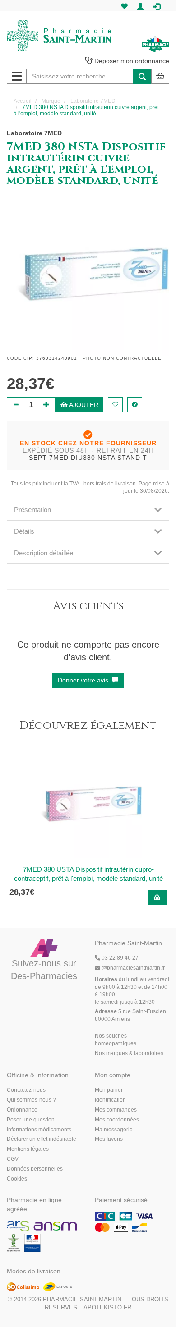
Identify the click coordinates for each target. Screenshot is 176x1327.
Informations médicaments (39, 1129)
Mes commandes (116, 1110)
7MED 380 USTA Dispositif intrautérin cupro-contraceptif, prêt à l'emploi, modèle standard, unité (88, 873)
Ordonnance (22, 1110)
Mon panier (109, 1090)
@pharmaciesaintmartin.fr (133, 968)
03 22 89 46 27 (119, 958)
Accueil (23, 101)
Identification (110, 1100)
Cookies (17, 1179)
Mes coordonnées (117, 1120)
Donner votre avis (85, 680)
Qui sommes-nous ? (31, 1100)
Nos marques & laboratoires (129, 1053)
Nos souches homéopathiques (115, 1040)
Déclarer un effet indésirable (41, 1139)
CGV (13, 1159)
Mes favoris (109, 1139)
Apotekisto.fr (107, 1307)
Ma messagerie (114, 1129)
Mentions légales (28, 1149)
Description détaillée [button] (43, 553)
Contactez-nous (26, 1090)
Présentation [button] (32, 509)
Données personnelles (35, 1169)
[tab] (88, 509)
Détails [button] (24, 531)
